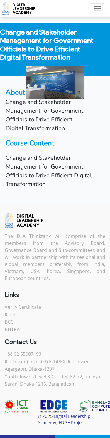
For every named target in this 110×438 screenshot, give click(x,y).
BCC (9, 322)
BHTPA (12, 329)
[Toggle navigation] (97, 8)
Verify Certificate (23, 307)
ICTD (10, 314)
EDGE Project (72, 422)
